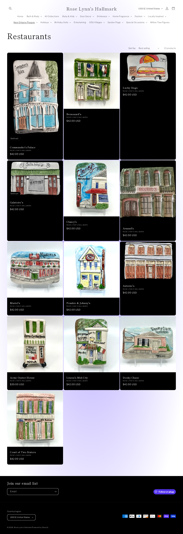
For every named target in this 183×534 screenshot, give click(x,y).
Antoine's (129, 285)
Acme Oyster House (22, 377)
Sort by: (132, 48)
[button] (10, 8)
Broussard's (73, 114)
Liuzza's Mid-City (77, 377)
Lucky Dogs (130, 87)
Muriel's (15, 303)
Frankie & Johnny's (78, 303)
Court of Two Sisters (23, 452)
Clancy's (71, 221)
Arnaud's (128, 228)
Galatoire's (16, 202)
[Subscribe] (55, 491)
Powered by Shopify (40, 527)
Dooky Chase (131, 377)
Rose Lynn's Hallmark (23, 527)
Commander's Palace (23, 147)
